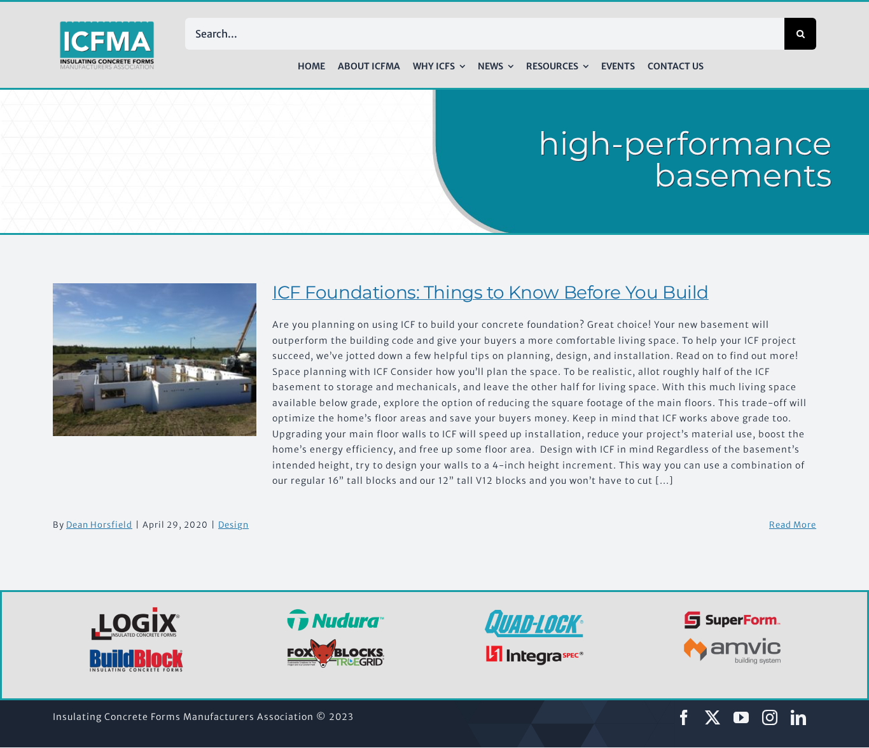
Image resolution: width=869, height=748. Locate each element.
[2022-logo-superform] (732, 613)
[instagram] (770, 717)
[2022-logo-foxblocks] (335, 642)
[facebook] (684, 717)
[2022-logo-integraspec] (534, 648)
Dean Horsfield (99, 524)
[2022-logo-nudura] (335, 613)
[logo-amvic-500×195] (732, 635)
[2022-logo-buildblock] (136, 653)
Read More (792, 524)
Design (233, 524)
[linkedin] (799, 717)
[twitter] (713, 717)
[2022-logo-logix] (136, 609)
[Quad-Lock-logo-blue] (534, 614)
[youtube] (741, 717)
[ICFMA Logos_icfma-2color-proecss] (107, 25)
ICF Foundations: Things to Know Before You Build (490, 292)
